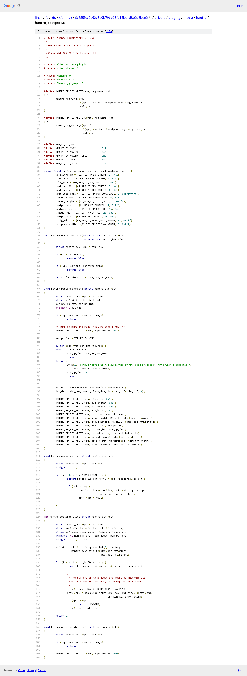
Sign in (239, 5)
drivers (160, 17)
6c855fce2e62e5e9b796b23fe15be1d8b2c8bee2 (111, 17)
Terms (42, 670)
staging (174, 17)
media (188, 17)
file (109, 31)
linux (38, 17)
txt (232, 670)
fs (46, 17)
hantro (201, 17)
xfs (53, 17)
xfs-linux (65, 17)
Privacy (31, 670)
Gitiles (21, 670)
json (240, 670)
